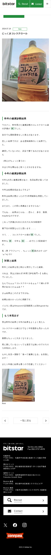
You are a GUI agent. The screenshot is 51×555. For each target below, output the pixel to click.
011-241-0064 (37, 447)
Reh (19, 29)
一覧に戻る (25, 420)
